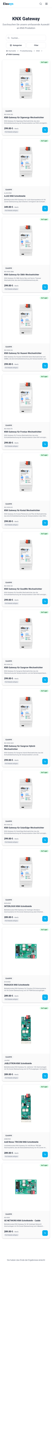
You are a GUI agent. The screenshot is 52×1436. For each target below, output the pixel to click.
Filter (36, 45)
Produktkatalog (26, 51)
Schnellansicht (27, 84)
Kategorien (17, 45)
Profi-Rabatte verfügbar (11, 132)
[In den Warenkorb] (45, 130)
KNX (38, 51)
